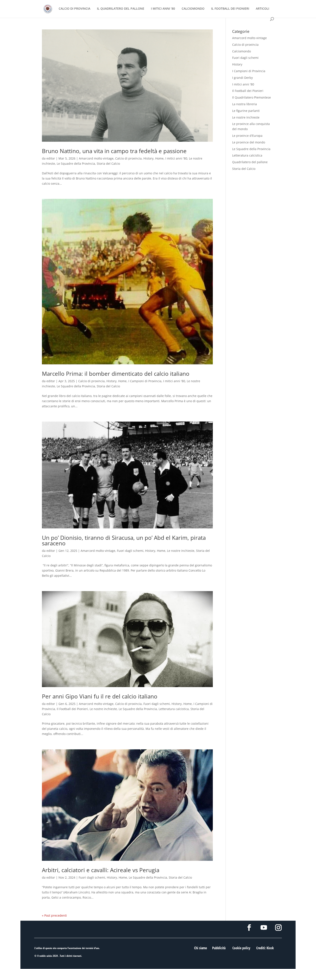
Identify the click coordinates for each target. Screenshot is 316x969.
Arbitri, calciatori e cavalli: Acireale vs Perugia (100, 870)
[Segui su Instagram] (278, 927)
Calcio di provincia (128, 158)
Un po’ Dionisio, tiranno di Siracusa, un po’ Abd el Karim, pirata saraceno (124, 540)
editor (50, 158)
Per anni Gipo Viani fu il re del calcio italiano (99, 696)
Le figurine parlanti (246, 111)
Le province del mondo (248, 142)
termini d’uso (92, 948)
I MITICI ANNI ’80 (163, 9)
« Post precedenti (54, 915)
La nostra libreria (244, 104)
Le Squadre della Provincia (76, 163)
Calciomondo (241, 51)
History (148, 158)
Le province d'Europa (247, 136)
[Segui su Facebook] (249, 927)
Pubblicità (218, 948)
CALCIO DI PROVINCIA (74, 9)
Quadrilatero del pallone (250, 162)
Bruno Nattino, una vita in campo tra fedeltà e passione (114, 151)
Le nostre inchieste (180, 551)
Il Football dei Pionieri (72, 709)
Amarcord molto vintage (96, 158)
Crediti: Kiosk (265, 948)
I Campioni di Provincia (144, 381)
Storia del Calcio (108, 163)
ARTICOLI (262, 9)
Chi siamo (200, 948)
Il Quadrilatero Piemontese (251, 97)
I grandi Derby (242, 78)
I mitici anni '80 (176, 158)
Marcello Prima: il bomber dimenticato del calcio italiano (115, 373)
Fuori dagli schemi (130, 551)
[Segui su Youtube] (263, 927)
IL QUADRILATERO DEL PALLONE (120, 9)
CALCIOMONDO (193, 9)
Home (159, 158)
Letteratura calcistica (174, 709)
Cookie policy (241, 948)
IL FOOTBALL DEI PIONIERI (230, 9)
